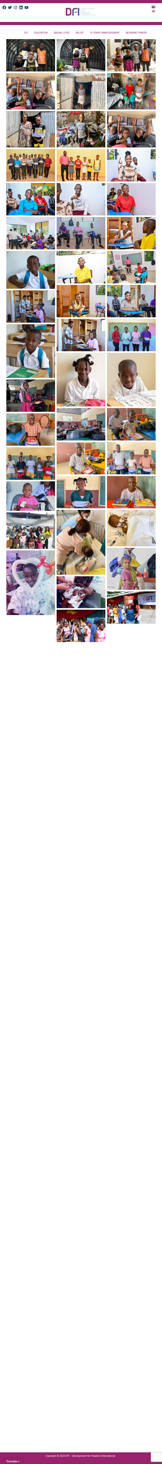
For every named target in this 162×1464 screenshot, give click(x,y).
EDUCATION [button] (40, 32)
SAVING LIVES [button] (61, 32)
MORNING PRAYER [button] (136, 32)
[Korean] (154, 11)
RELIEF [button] (80, 32)
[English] (154, 7)
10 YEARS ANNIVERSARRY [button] (105, 32)
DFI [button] (26, 32)
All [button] (16, 32)
